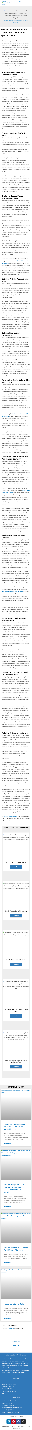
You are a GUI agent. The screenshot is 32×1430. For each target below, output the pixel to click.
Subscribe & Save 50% (8, 1386)
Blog (3, 1393)
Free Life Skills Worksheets (9, 1391)
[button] (16, 867)
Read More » (7, 1143)
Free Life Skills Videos (8, 1388)
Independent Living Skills (14, 1304)
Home (3, 1382)
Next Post (16, 1345)
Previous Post (16, 1341)
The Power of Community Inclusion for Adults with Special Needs (14, 1126)
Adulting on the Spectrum (10, 816)
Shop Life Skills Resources (9, 1384)
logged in (11, 1328)
